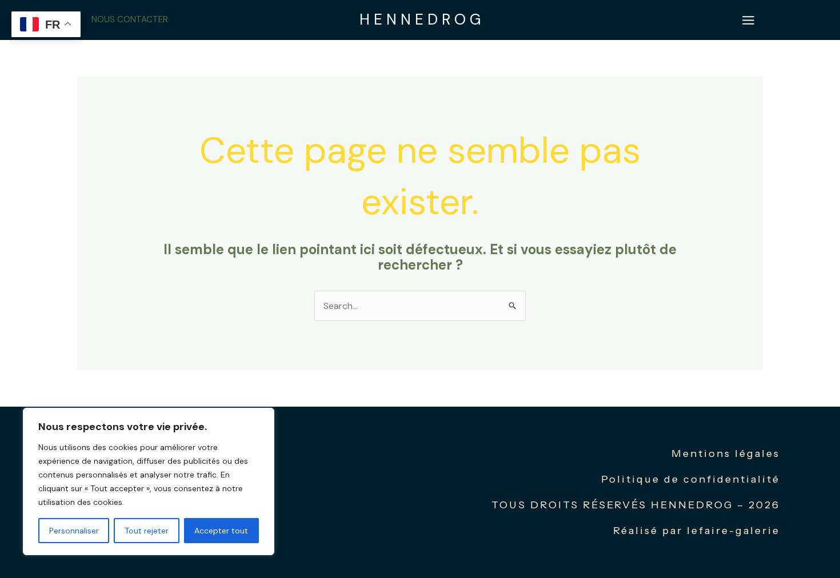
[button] (129, 20)
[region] (148, 481)
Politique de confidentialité (690, 479)
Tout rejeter (147, 530)
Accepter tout (221, 530)
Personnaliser (74, 530)
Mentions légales (725, 453)
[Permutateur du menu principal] (748, 20)
